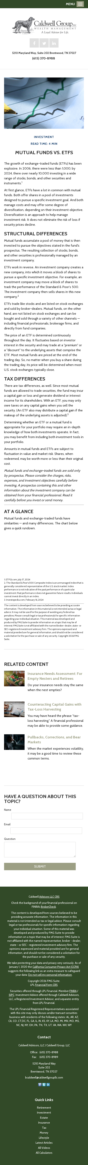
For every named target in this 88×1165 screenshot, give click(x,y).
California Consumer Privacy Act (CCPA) (56, 966)
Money (44, 1132)
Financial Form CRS (46, 984)
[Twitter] (44, 1084)
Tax (44, 1127)
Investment (44, 1112)
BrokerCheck (48, 906)
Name (7, 809)
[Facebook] (40, 1084)
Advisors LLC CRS (49, 896)
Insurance (44, 1122)
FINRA (73, 991)
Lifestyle (44, 1137)
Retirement (44, 1107)
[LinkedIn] (48, 1084)
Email (7, 824)
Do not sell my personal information (50, 974)
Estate (44, 1117)
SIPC (11, 994)
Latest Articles (44, 1142)
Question (10, 838)
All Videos (44, 1147)
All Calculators (44, 1152)
